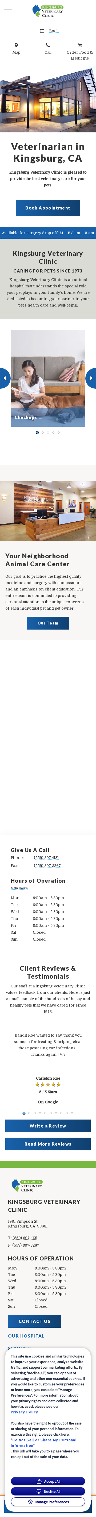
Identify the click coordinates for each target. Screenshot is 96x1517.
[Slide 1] (37, 432)
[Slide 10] (72, 1113)
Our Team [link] (48, 623)
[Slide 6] (51, 1113)
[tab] (20, 888)
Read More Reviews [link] (48, 1143)
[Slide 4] (53, 432)
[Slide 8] (61, 1113)
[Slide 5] (59, 432)
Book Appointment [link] (47, 207)
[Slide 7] (56, 1113)
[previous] (5, 378)
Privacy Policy (24, 1412)
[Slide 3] (48, 432)
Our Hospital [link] (26, 1336)
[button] (8, 12)
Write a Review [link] (48, 1125)
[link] (48, 11)
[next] (90, 378)
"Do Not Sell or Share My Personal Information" (44, 1443)
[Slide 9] (67, 1113)
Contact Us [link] (34, 1321)
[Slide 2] (43, 432)
